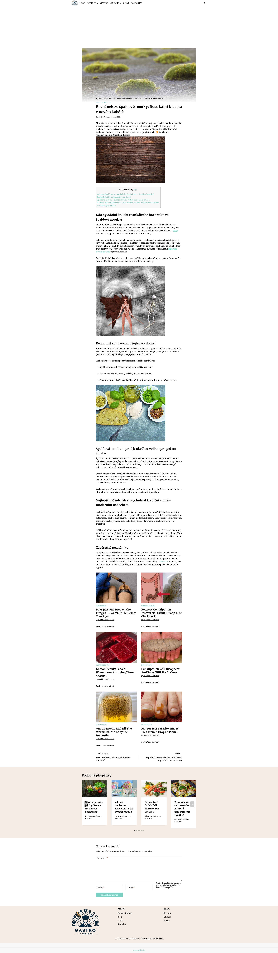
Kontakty (136, 3)
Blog (120, 917)
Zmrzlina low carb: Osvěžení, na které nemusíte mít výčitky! (182, 809)
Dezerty (99, 102)
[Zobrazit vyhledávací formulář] (204, 3)
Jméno (101, 887)
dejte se (164, 561)
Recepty (107, 102)
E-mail (131, 887)
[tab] (134, 830)
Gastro (104, 3)
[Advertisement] (139, 23)
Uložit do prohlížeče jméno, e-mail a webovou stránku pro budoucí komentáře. (168, 885)
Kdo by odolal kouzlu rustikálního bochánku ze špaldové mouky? (125, 194)
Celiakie (167, 917)
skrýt (135, 190)
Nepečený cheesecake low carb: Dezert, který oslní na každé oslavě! (164, 757)
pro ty (175, 230)
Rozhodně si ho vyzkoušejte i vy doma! (114, 197)
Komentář (102, 858)
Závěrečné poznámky (106, 205)
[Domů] (96, 98)
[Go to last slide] (86, 804)
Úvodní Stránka (125, 913)
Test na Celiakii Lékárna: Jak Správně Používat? (113, 757)
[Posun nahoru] (272, 949)
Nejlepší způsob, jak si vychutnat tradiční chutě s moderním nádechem (128, 203)
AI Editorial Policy (139, 950)
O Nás (126, 3)
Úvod (82, 3)
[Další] (192, 804)
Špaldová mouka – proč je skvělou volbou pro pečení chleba (123, 200)
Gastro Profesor (104, 117)
